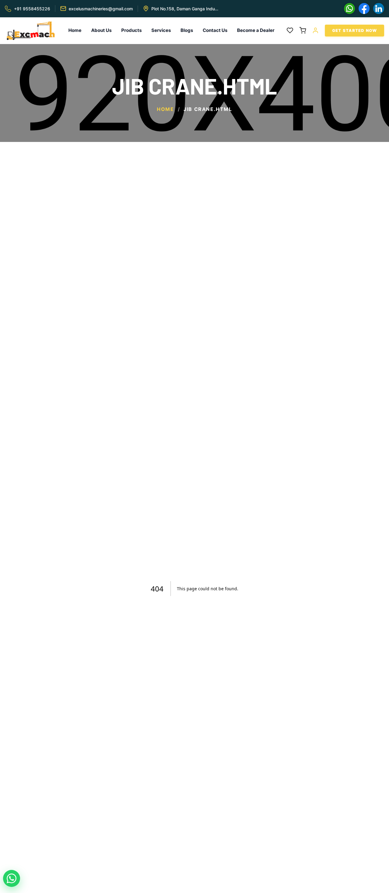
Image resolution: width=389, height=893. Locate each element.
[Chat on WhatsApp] (11, 878)
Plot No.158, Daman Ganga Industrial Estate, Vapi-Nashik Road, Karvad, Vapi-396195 (185, 8)
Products (131, 30)
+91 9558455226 (32, 8)
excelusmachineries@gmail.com (101, 8)
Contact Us (215, 30)
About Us (101, 30)
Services (161, 30)
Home (74, 30)
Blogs (187, 30)
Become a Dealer (255, 30)
